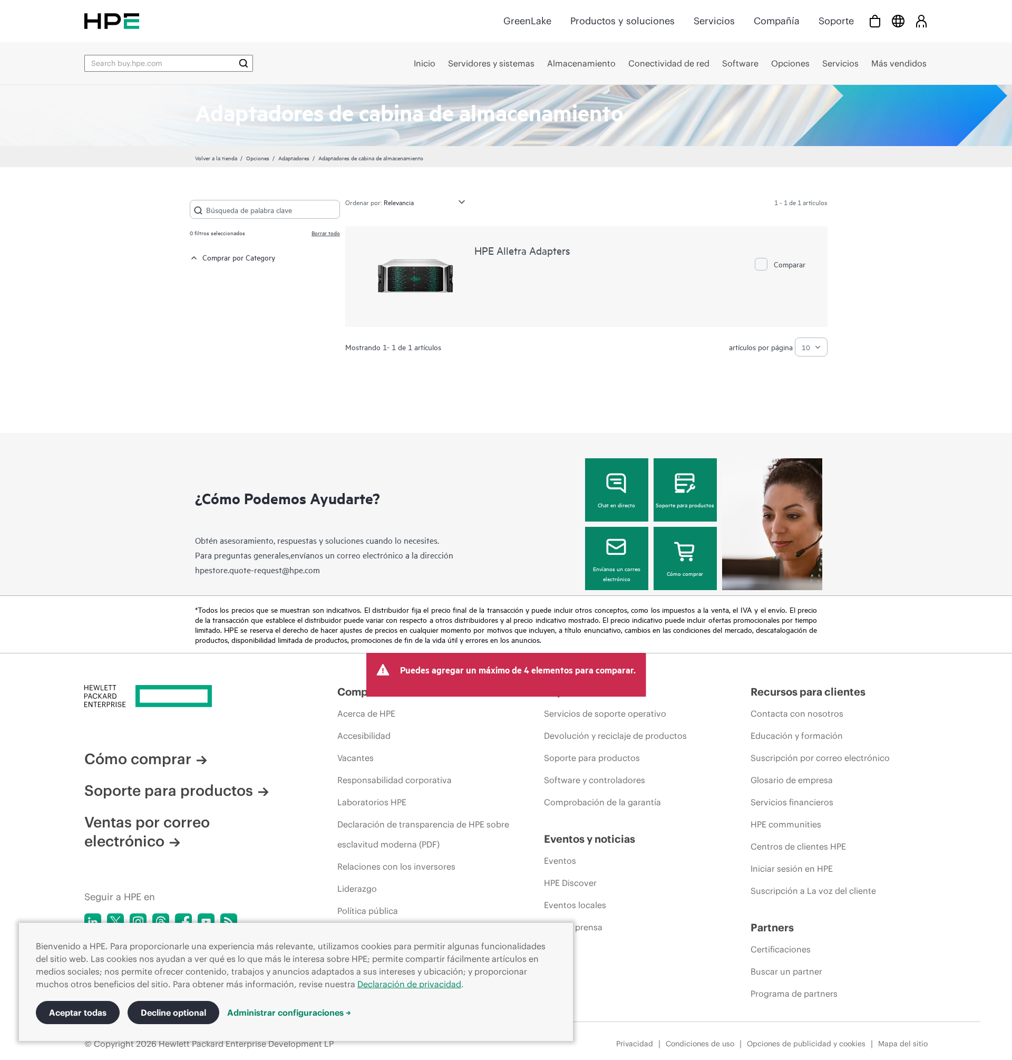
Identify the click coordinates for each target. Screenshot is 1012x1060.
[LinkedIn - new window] (92, 921)
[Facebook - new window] (183, 921)
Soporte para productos (685, 504)
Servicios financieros (792, 802)
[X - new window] (115, 921)
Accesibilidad (364, 735)
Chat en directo (616, 504)
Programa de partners (794, 993)
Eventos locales (575, 905)
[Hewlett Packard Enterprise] (111, 21)
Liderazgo (357, 888)
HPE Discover (570, 883)
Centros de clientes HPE (798, 846)
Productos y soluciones (622, 21)
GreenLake (527, 21)
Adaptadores (293, 157)
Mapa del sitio (903, 1043)
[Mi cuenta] (921, 21)
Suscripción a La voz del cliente (813, 890)
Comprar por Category (238, 257)
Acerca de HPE (366, 713)
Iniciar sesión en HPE (792, 868)
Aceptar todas (77, 1012)
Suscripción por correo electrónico (820, 758)
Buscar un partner (786, 971)
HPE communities (786, 824)
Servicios (714, 21)
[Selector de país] (898, 21)
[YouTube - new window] (206, 921)
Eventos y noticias (589, 838)
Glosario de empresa (792, 780)
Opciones (257, 157)
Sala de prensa (573, 927)
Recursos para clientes (808, 691)
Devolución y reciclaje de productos (615, 735)
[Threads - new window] (160, 921)
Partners (772, 927)
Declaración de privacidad (409, 984)
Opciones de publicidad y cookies (806, 1043)
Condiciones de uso (700, 1043)
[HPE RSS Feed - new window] (228, 921)
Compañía (777, 21)
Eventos (560, 860)
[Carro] (875, 21)
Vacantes (355, 758)
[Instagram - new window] (138, 921)
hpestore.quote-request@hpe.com (257, 569)
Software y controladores (594, 780)
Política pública (367, 910)
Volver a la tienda (216, 157)
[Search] (243, 63)
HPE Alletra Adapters (522, 250)
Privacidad (634, 1043)
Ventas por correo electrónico (147, 832)
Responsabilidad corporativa (394, 780)
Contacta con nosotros (797, 713)
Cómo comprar (685, 573)
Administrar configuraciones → (289, 1012)
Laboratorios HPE (371, 802)
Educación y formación (797, 735)
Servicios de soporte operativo (605, 713)
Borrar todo (326, 232)
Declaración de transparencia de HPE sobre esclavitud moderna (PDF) (423, 834)
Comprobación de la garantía (602, 802)
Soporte (836, 21)
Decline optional (173, 1012)
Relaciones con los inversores (396, 866)
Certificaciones (781, 949)
